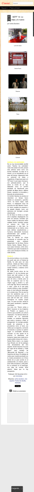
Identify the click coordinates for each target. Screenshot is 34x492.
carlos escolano (19, 379)
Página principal (15, 8)
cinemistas (19, 376)
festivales (18, 383)
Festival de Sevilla (20, 381)
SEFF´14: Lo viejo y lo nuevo (17, 18)
